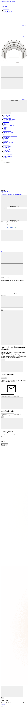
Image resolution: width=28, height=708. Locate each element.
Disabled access (11, 1)
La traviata (5, 124)
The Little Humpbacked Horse (10, 136)
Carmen (5, 127)
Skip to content (4, 1)
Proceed (3, 360)
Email (15, 293)
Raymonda (5, 141)
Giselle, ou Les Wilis (8, 142)
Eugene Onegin (7, 116)
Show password (6, 415)
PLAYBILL (6, 9)
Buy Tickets (3, 187)
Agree (2, 697)
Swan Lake (6, 147)
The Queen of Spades (8, 120)
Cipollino (5, 150)
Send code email (15, 396)
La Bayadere (6, 137)
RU (1, 251)
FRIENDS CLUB (7, 11)
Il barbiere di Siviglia (8, 132)
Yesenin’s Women (7, 156)
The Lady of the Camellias (9, 119)
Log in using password (5, 396)
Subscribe (3, 295)
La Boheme (6, 122)
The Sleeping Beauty (8, 143)
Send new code (4, 444)
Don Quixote (6, 140)
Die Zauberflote (7, 129)
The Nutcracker (7, 151)
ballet (6, 113)
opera (2, 113)
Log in (2, 417)
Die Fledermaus (7, 118)
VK (5, 377)
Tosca (4, 123)
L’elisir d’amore (7, 131)
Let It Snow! (6, 157)
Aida (4, 128)
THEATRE (6, 10)
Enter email (16, 395)
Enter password (17, 414)
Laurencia (5, 152)
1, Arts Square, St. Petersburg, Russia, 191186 (11, 194)
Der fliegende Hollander (8, 125)
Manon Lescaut (6, 115)
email (2, 377)
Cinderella (5, 138)
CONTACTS (6, 13)
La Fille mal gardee (7, 149)
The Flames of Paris (7, 154)
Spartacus (5, 134)
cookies (3, 704)
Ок (1, 706)
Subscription (3, 208)
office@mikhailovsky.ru (6, 191)
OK (2, 309)
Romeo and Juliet (7, 146)
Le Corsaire (6, 145)
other (10, 113)
